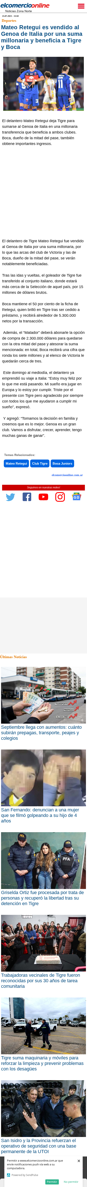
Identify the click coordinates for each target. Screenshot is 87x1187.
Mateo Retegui (16, 463)
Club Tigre (40, 463)
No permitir (71, 1182)
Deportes (9, 20)
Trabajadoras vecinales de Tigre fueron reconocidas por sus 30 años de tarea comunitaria (40, 980)
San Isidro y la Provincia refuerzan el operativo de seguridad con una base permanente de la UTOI (38, 1146)
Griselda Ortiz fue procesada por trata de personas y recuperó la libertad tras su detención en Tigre (42, 898)
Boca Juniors (62, 463)
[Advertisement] (43, 192)
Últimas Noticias (13, 657)
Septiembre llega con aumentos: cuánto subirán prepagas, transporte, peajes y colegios (41, 732)
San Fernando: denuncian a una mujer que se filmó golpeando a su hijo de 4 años (40, 815)
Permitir (52, 1182)
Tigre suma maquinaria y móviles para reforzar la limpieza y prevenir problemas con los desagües (42, 1063)
